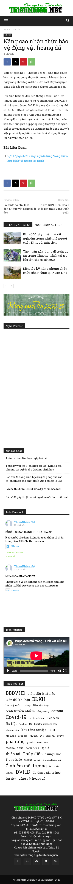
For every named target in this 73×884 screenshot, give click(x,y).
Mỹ (42, 735)
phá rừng (15, 741)
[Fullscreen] (65, 671)
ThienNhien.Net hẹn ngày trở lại (26, 458)
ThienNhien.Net (24, 522)
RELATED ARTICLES (18, 224)
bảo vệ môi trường (18, 705)
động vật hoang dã (32, 778)
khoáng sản (12, 730)
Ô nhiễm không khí (52, 760)
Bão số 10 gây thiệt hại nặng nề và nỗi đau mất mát (37, 497)
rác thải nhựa (14, 748)
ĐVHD (23, 772)
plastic (31, 742)
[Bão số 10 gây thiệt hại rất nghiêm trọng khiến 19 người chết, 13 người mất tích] (12, 238)
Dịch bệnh (53, 718)
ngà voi (60, 735)
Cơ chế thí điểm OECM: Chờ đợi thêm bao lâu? (33, 489)
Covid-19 (16, 717)
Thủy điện (33, 753)
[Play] (8, 671)
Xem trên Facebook (14, 552)
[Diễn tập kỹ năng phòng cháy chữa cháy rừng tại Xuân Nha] (12, 272)
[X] (15, 62)
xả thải (37, 760)
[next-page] (11, 286)
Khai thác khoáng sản (45, 723)
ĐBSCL (9, 772)
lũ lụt (52, 730)
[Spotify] (45, 861)
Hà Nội (11, 724)
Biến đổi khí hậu (18, 700)
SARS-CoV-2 (32, 748)
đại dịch (11, 778)
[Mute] (59, 671)
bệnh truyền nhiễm (20, 711)
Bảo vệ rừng (41, 705)
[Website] (55, 861)
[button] (6, 21)
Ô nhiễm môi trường (26, 765)
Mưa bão (22, 735)
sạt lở (45, 748)
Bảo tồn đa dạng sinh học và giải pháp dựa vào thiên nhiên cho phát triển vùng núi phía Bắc (34, 478)
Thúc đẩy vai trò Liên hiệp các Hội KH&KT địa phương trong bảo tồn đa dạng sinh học (33, 467)
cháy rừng (43, 711)
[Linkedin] (27, 861)
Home (7, 29)
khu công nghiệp (33, 730)
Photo (15, 546)
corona (57, 711)
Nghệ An (50, 735)
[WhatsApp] (31, 62)
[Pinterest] (23, 62)
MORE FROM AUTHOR (48, 224)
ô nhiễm (55, 766)
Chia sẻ (11, 556)
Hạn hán (23, 724)
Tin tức (16, 29)
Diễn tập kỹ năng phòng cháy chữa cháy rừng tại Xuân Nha (45, 270)
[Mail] (36, 861)
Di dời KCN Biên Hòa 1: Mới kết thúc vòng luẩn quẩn (53, 208)
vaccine (28, 759)
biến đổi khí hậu (41, 693)
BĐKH (39, 699)
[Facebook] (7, 62)
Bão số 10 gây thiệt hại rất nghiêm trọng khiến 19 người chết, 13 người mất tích (45, 238)
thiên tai (13, 754)
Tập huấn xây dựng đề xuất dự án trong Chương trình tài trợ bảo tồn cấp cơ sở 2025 (46, 255)
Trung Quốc (14, 759)
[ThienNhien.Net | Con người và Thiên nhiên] (36, 8)
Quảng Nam (42, 742)
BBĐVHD (15, 693)
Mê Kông (11, 735)
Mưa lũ (34, 735)
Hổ (30, 724)
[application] (36, 655)
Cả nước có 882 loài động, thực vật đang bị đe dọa (20, 208)
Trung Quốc (53, 754)
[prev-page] (6, 286)
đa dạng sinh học (47, 772)
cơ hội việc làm (36, 718)
